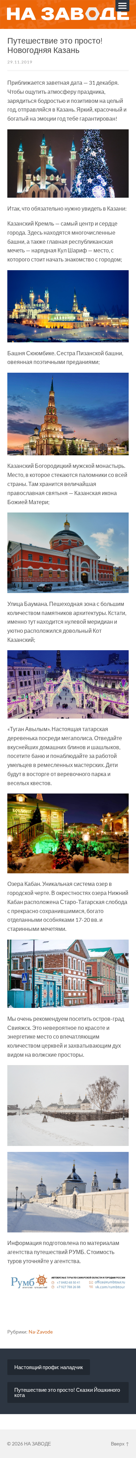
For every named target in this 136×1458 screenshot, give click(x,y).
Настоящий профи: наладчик (48, 1367)
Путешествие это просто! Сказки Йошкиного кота (67, 1392)
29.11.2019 (19, 61)
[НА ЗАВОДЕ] (68, 14)
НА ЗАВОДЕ (37, 1443)
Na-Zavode (41, 1332)
